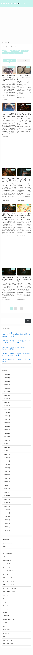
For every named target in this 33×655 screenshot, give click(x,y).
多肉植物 (6, 615)
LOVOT (6, 550)
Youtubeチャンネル (9, 560)
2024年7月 (7, 461)
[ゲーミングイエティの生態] (11, 3)
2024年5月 (7, 468)
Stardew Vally (8, 557)
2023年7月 (7, 502)
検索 (28, 320)
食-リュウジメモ (8, 643)
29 (22, 308)
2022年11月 (7, 530)
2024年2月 (7, 478)
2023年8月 (7, 499)
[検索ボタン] (24, 3)
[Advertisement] (16, 24)
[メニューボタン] (30, 3)
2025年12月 (7, 402)
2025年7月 (7, 419)
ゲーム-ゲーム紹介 (18, 53)
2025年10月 (7, 409)
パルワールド (8, 602)
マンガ (6, 609)
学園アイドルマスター (10, 619)
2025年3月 (7, 433)
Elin (5, 546)
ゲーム (6, 574)
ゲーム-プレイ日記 (15, 50)
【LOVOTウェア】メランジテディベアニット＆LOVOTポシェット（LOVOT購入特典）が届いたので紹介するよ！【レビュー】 (16, 334)
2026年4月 (7, 388)
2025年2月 (7, 436)
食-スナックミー (8, 640)
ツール (6, 595)
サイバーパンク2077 (10, 591)
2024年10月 (7, 450)
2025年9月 (7, 412)
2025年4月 (7, 430)
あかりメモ (7, 564)
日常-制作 (7, 629)
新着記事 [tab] (9, 60)
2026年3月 (7, 391)
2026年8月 (7, 374)
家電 (5, 622)
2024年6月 (7, 464)
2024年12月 (7, 443)
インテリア (7, 567)
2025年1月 (7, 440)
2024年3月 (7, 475)
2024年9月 (7, 454)
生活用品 (6, 633)
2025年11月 (7, 405)
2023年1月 (7, 523)
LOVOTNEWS (8, 553)
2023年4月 (7, 513)
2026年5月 (7, 384)
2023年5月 (7, 509)
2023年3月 (7, 516)
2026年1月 (7, 398)
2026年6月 (7, 381)
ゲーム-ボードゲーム (7, 53)
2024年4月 (7, 471)
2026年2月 (7, 395)
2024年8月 (7, 457)
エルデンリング (8, 571)
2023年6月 (7, 506)
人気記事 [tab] (23, 60)
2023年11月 (7, 488)
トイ (5, 598)
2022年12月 (7, 527)
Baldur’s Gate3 (8, 543)
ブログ (6, 605)
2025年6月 (7, 423)
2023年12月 (7, 485)
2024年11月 (7, 447)
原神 (5, 612)
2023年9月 (7, 495)
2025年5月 (7, 426)
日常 (5, 626)
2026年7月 (7, 378)
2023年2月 (7, 520)
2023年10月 (7, 492)
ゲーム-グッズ (24, 50)
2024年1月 (7, 482)
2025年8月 (7, 416)
